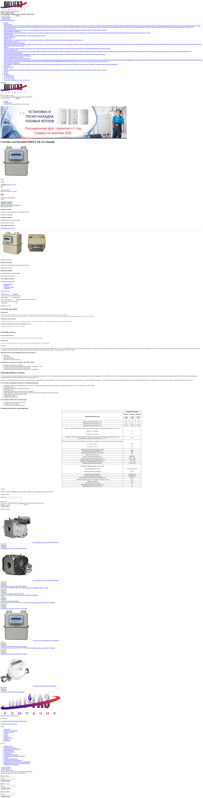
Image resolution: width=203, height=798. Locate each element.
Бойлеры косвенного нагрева (12, 48)
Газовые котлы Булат (92, 32)
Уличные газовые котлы (79, 32)
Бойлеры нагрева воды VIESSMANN (84, 48)
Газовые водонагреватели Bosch (49, 51)
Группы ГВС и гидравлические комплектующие (66, 60)
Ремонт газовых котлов (19, 70)
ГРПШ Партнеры (8, 34)
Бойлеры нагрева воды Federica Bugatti (63, 48)
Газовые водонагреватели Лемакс (161, 51)
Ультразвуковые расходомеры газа (171, 44)
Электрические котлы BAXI (50, 30)
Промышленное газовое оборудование (14, 42)
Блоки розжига (8, 60)
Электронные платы (102, 61)
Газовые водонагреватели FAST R (68, 51)
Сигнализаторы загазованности (48, 54)
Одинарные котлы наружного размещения (15, 32)
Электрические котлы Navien (82, 30)
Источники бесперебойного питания (57, 64)
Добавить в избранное (6, 203)
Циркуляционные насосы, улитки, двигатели (78, 61)
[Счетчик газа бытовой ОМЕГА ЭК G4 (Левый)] (16, 176)
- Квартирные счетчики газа (36, 40)
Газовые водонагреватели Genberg (86, 51)
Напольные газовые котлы (11, 25)
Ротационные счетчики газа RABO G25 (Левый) (42, 648)
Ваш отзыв (4, 501)
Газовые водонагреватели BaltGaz (31, 51)
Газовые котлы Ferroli (178, 25)
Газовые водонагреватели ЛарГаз (142, 51)
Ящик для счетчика (18, 57)
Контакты (6, 74)
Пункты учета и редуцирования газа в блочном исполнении (91, 44)
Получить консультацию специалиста (11, 205)
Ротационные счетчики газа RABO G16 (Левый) (42, 602)
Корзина (3, 82)
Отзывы (6, 733)
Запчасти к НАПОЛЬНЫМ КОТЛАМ (128, 60)
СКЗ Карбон (73, 54)
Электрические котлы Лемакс (98, 30)
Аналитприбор (8, 54)
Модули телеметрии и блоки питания (44, 44)
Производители (8, 737)
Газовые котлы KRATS (119, 32)
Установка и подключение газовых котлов (36, 70)
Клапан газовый (8, 57)
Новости (6, 71)
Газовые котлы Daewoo (138, 25)
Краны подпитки (143, 60)
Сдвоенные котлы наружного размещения (38, 32)
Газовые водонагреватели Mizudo (105, 51)
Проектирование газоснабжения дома (75, 70)
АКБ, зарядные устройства (11, 64)
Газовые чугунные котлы (55, 25)
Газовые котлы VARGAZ (68, 27)
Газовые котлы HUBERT (158, 27)
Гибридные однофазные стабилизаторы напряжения (33, 64)
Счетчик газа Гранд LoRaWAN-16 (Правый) (44, 686)
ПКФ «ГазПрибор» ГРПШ (38, 35)
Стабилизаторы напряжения (11, 62)
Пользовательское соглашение (9, 724)
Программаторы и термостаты (170, 60)
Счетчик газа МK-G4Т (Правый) (29, 595)
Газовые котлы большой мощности (71, 25)
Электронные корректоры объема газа (14, 45)
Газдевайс (15, 294)
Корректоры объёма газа (27, 44)
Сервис (6, 735)
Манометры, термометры (155, 60)
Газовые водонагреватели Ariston (13, 51)
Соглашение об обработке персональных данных (14, 721)
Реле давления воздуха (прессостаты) (14, 61)
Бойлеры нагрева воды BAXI (44, 48)
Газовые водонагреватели (11, 50)
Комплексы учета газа (10, 40)
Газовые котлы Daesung (125, 25)
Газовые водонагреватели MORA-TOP (180, 51)
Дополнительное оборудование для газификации (17, 55)
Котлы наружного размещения (12, 31)
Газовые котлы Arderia (112, 25)
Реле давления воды (197, 60)
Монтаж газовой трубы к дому (57, 70)
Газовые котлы (8, 24)
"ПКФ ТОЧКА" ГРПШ (24, 35)
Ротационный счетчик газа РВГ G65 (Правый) (45, 542)
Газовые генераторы (9, 37)
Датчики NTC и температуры (88, 60)
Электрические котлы (10, 28)
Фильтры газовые (185, 44)
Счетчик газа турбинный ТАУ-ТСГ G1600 (36, 587)
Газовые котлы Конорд (82, 27)
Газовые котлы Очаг (119, 27)
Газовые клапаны (48, 60)
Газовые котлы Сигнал (107, 27)
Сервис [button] (6, 68)
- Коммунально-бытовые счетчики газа (55, 40)
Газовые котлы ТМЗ (131, 32)
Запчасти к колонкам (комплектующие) (107, 60)
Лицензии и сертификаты (11, 730)
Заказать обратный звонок (8, 20)
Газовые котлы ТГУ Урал (144, 32)
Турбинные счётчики (128, 44)
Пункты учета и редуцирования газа (65, 44)
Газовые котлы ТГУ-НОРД (105, 32)
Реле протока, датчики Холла (32, 61)
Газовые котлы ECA (150, 25)
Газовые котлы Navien (44, 27)
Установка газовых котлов (8, 228)
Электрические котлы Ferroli (66, 30)
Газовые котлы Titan (56, 27)
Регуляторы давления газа (115, 44)
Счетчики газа (8, 38)
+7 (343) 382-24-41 (6, 18)
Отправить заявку (5, 780)
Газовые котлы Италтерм (88, 25)
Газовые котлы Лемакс (94, 27)
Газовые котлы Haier (190, 25)
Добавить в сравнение (6, 202)
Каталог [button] (6, 22)
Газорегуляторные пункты (11, 41)
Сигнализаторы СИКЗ (63, 54)
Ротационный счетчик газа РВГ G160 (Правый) (46, 580)
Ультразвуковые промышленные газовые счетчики (147, 44)
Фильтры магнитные (195, 44)
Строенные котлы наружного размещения (61, 32)
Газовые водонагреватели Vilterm (124, 51)
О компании (7, 65)
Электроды (94, 61)
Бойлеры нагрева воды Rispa (102, 48)
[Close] (1, 790)
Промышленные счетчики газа (74, 40)
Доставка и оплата (9, 67)
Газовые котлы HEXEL (144, 27)
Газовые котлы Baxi (100, 25)
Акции (6, 72)
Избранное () (7, 740)
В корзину (3, 184)
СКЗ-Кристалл (81, 54)
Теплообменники (45, 61)
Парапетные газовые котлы (40, 25)
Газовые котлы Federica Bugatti (164, 25)
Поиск (17, 15)
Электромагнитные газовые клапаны (95, 54)
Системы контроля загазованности (13, 52)
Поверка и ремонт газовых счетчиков (96, 70)
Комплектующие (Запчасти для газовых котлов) (17, 58)
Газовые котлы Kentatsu (171, 27)
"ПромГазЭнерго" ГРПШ (11, 35)
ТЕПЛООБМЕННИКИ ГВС (57, 61)
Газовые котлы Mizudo (32, 27)
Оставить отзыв (5, 506)
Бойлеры (6, 47)
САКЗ (37, 54)
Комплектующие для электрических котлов (15, 30)
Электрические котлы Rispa (35, 30)
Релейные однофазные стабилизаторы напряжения (81, 64)
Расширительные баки (185, 60)
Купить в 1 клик (11, 184)
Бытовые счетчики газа (22, 40)
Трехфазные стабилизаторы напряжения (106, 64)
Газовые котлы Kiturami (19, 27)
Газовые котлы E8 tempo (131, 27)
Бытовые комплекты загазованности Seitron (24, 54)
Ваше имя (3, 497)
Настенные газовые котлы (25, 25)
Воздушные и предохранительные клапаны (31, 60)
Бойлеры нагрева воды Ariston (28, 48)
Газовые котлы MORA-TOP (185, 27)
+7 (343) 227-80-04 (6, 17)
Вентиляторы (16, 60)
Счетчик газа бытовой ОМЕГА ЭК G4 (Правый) (46, 640)
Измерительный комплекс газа (12, 44)
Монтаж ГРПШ (8, 70)
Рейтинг (3, 504)
